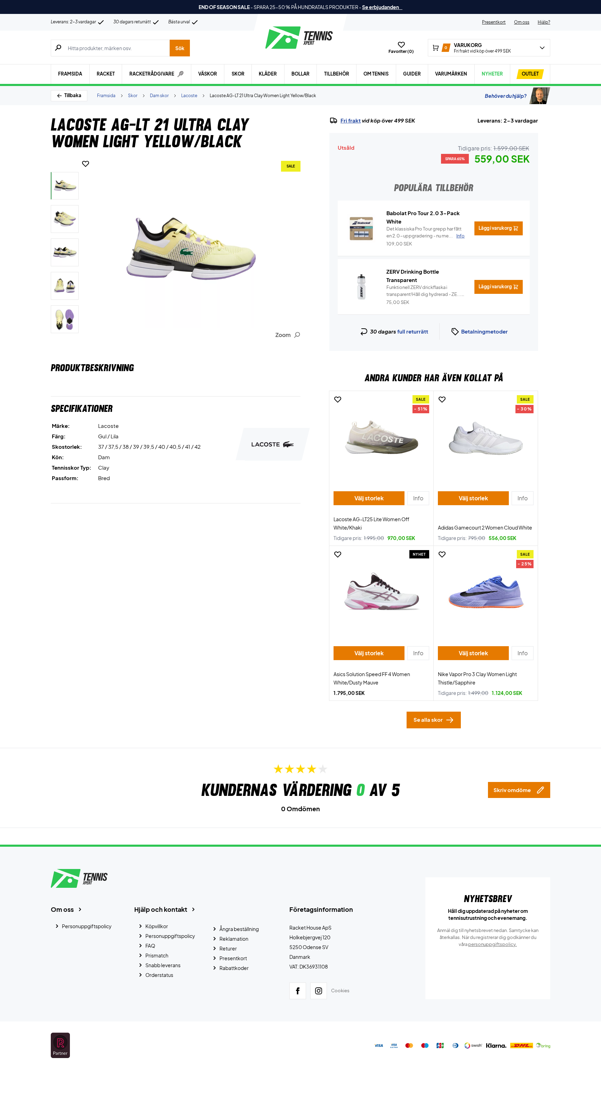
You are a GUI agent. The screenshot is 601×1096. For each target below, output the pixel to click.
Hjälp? (544, 22)
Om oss (521, 22)
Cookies (340, 990)
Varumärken (451, 74)
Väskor (207, 74)
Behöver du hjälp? (506, 96)
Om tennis (375, 74)
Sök (179, 48)
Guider (412, 74)
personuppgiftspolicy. (492, 944)
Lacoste (189, 95)
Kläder (268, 74)
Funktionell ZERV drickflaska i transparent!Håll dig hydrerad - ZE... (423, 291)
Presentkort (494, 22)
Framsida (70, 74)
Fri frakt (350, 120)
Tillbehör (336, 74)
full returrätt (412, 331)
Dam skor (159, 95)
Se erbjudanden (382, 7)
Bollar (300, 74)
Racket (106, 74)
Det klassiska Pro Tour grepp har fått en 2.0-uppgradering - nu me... (425, 232)
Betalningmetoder (484, 331)
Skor (238, 74)
